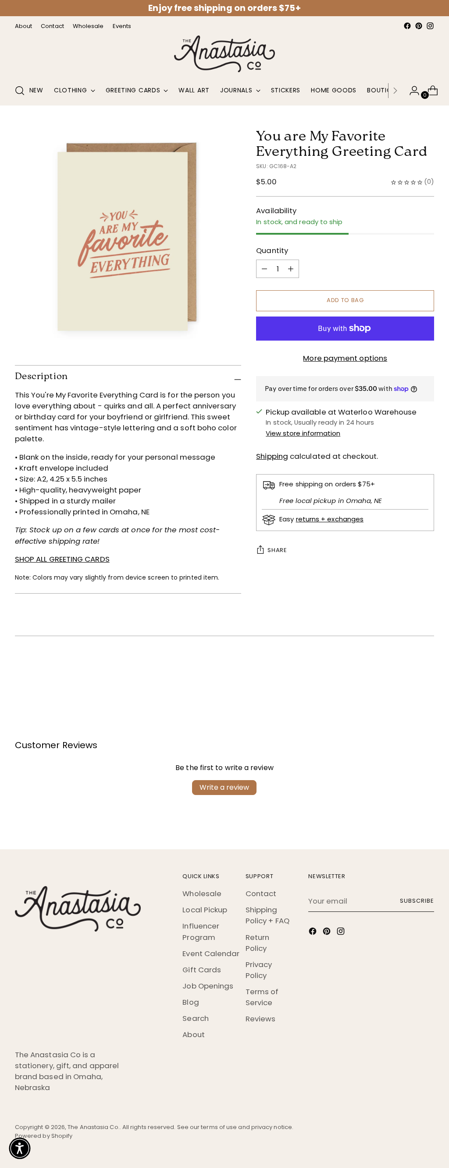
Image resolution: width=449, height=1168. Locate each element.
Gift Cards (201, 969)
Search (195, 1018)
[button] (20, 1148)
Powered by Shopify (44, 1136)
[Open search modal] (20, 90)
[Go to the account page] (411, 90)
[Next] (395, 91)
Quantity (272, 250)
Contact (261, 893)
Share (277, 550)
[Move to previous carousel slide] (406, 670)
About (193, 1034)
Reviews (261, 1018)
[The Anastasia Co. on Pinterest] (419, 26)
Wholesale (201, 893)
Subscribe (417, 901)
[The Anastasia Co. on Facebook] (407, 26)
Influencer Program (200, 931)
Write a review (224, 787)
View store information (303, 433)
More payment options (345, 358)
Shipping (272, 456)
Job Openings (207, 986)
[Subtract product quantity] (291, 269)
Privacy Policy (259, 970)
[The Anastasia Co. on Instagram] (430, 26)
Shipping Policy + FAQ (267, 915)
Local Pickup (204, 909)
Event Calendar (210, 953)
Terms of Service (262, 997)
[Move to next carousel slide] (426, 669)
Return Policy (258, 942)
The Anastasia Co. (93, 1127)
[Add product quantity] (264, 269)
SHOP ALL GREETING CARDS (62, 559)
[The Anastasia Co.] (224, 53)
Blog (190, 1002)
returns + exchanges (329, 519)
